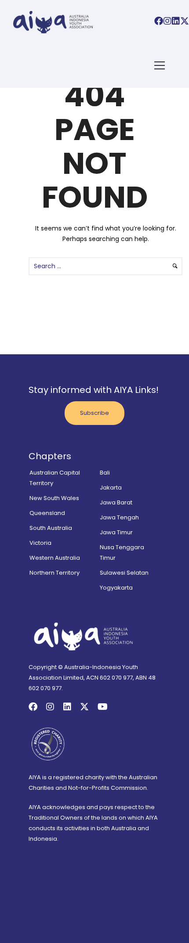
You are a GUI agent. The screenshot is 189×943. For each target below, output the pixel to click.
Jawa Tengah (119, 517)
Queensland (47, 513)
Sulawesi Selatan (124, 573)
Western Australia (54, 558)
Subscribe (94, 413)
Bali (105, 472)
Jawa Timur (116, 532)
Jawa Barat (116, 502)
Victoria (40, 543)
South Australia (50, 528)
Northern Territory (54, 573)
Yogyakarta (116, 587)
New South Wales (54, 498)
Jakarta (111, 487)
